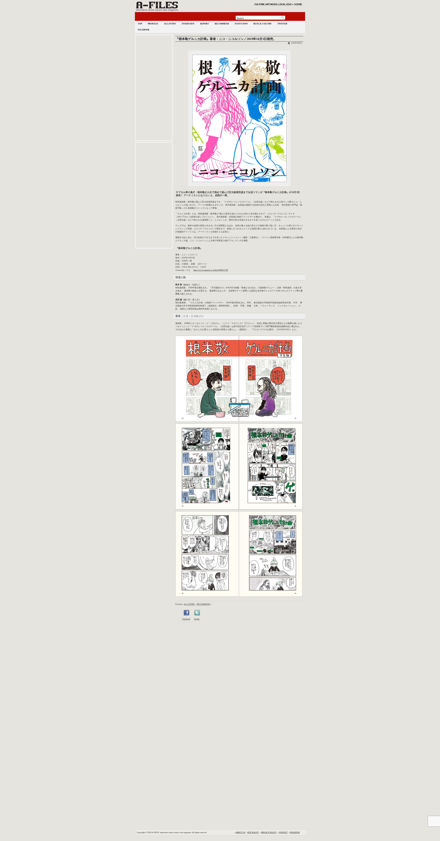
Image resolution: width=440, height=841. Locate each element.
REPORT (204, 24)
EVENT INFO (241, 24)
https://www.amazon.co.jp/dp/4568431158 (210, 270)
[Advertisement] (154, 87)
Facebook (186, 619)
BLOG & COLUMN (263, 24)
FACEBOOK (143, 30)
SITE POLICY (253, 832)
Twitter (197, 619)
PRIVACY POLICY (269, 832)
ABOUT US (240, 832)
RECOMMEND (222, 24)
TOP (140, 24)
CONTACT (283, 832)
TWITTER (282, 24)
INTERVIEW (188, 24)
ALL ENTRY (170, 24)
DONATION (295, 832)
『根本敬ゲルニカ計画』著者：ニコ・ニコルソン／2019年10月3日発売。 (226, 39)
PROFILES (153, 24)
